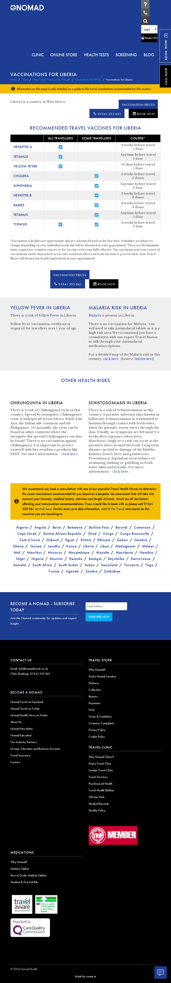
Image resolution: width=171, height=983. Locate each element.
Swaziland (109, 564)
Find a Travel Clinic (100, 763)
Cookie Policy (97, 736)
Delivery (94, 683)
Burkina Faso (99, 527)
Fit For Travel (115, 509)
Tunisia (54, 571)
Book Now (146, 114)
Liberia (88, 546)
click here (111, 359)
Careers (15, 762)
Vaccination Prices (138, 105)
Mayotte (102, 552)
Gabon (122, 539)
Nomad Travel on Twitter (25, 708)
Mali (17, 552)
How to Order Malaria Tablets (28, 875)
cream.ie (91, 976)
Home (13, 79)
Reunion (56, 558)
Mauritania (124, 552)
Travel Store (100, 660)
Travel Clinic (100, 747)
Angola (40, 527)
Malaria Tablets (19, 869)
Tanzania (131, 564)
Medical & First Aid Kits (24, 882)
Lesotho (54, 546)
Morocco (55, 552)
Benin (57, 527)
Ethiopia (103, 539)
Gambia (140, 539)
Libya (104, 546)
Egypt (69, 539)
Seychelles (116, 558)
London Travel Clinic (101, 770)
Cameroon (142, 527)
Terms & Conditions (100, 716)
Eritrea (86, 539)
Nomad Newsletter (21, 729)
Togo (149, 564)
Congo (108, 533)
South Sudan (68, 564)
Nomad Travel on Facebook (26, 702)
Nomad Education (21, 735)
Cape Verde (26, 533)
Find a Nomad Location (102, 676)
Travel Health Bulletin (101, 790)
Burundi (122, 527)
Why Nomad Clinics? (101, 757)
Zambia (91, 571)
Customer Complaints (101, 723)
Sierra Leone (141, 558)
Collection (95, 690)
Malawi (148, 546)
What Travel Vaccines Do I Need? (51, 79)
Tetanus (21, 156)
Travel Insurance (20, 755)
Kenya (71, 546)
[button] (149, 37)
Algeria (22, 527)
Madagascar (125, 546)
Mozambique (79, 552)
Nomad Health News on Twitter (29, 715)
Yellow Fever (25, 166)
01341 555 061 (109, 114)
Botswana (75, 527)
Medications (22, 852)
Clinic (25, 79)
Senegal (95, 558)
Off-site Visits (96, 797)
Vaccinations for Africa (88, 79)
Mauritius (34, 552)
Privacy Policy (97, 730)
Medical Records (99, 804)
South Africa (42, 564)
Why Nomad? (97, 670)
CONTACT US (21, 660)
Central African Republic (62, 533)
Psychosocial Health (100, 783)
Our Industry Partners (23, 742)
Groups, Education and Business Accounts (35, 749)
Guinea (36, 546)
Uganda (72, 571)
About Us (15, 722)
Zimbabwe (112, 571)
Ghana (18, 546)
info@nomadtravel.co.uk (33, 669)
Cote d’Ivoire (30, 539)
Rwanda (75, 558)
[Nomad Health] (27, 7)
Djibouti (53, 539)
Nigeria (37, 558)
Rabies (19, 205)
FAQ (91, 710)
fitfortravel (143, 359)
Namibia (146, 552)
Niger (20, 558)
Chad (92, 533)
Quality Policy (97, 810)
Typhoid (20, 224)
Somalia (19, 564)
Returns (93, 696)
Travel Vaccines (98, 777)
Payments (94, 703)
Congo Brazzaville (135, 533)
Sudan (90, 564)
